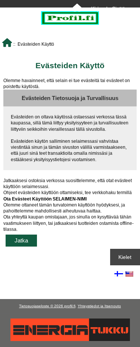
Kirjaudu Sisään (109, 9)
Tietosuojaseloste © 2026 (41, 306)
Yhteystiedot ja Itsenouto (99, 306)
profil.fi (69, 306)
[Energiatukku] (70, 339)
